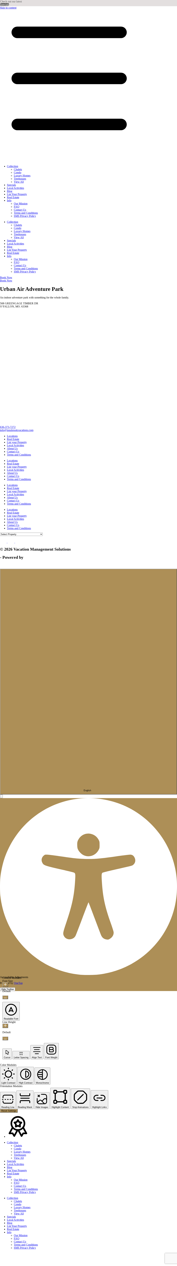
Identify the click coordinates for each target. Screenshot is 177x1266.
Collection (12, 166)
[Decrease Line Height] (5, 1038)
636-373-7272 (8, 427)
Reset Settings (8, 1111)
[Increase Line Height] (5, 1026)
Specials (4, 4)
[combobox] (88, 682)
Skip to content (8, 7)
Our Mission (20, 203)
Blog (9, 191)
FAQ (16, 206)
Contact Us (20, 209)
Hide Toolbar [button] (7, 989)
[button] (1, 796)
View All (19, 181)
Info (9, 200)
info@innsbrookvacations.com (16, 430)
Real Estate (13, 197)
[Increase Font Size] (5, 985)
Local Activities (15, 188)
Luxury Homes (22, 175)
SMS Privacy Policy (25, 216)
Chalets (18, 169)
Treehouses (20, 178)
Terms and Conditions (26, 212)
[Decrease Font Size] (5, 997)
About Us (12, 448)
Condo (17, 172)
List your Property (17, 442)
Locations (12, 436)
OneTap (18, 983)
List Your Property (17, 194)
